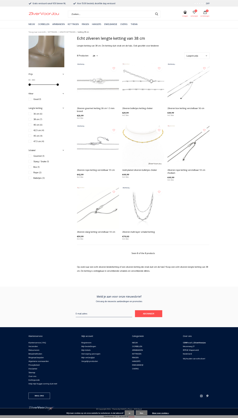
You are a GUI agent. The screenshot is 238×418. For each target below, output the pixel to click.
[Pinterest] (207, 396)
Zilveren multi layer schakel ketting (138, 231)
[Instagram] (201, 396)
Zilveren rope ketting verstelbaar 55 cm (96, 170)
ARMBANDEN (58, 24)
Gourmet (38, 156)
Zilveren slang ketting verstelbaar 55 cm (96, 231)
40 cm (37, 124)
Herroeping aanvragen (90, 354)
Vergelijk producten (89, 361)
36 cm (37, 113)
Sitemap (32, 372)
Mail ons (39, 396)
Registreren (86, 343)
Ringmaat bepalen (36, 357)
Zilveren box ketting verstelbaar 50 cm (185, 108)
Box (36, 167)
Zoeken (156, 14)
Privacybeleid (34, 365)
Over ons (32, 376)
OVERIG (124, 24)
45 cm (37, 136)
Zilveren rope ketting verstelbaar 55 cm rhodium (186, 171)
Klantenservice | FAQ (37, 343)
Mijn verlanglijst (88, 357)
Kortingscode (34, 380)
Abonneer (148, 313)
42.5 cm (38, 130)
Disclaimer (33, 369)
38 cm (37, 119)
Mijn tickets (86, 350)
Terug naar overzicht (37, 32)
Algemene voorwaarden (39, 361)
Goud (37, 99)
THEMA (134, 24)
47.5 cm (38, 141)
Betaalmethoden (35, 354)
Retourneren (34, 350)
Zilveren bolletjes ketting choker (137, 108)
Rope (37, 172)
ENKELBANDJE (110, 24)
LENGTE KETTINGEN (67, 32)
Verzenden (33, 346)
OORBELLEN (43, 24)
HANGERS (96, 24)
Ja (129, 413)
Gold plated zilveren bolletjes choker (139, 170)
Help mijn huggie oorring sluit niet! (43, 384)
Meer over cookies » (160, 413)
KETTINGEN (73, 24)
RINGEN (85, 24)
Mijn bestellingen (88, 346)
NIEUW (32, 24)
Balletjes (39, 178)
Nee (141, 413)
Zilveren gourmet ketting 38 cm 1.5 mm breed (95, 109)
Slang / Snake (41, 161)
